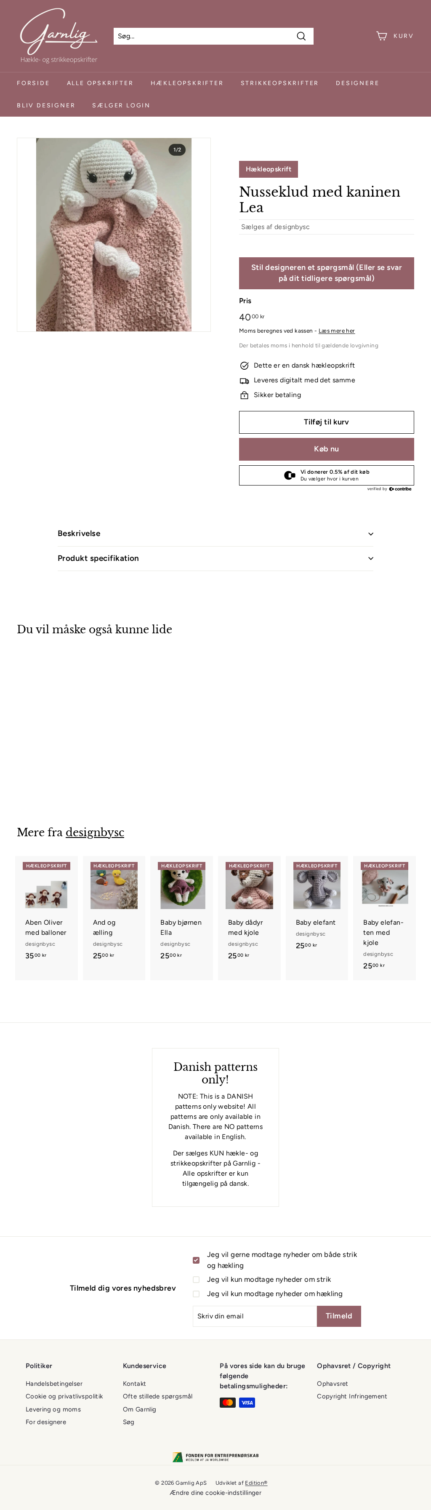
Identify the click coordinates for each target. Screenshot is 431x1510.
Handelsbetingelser (54, 1383)
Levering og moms (53, 1409)
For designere (46, 1422)
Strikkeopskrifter (280, 83)
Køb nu (326, 449)
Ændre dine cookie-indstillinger (215, 1493)
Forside (33, 83)
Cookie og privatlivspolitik (64, 1396)
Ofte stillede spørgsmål (158, 1396)
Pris (245, 300)
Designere (357, 83)
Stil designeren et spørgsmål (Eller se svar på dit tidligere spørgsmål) (326, 273)
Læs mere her (337, 330)
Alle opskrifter (100, 83)
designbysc (292, 227)
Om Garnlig (140, 1409)
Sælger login (121, 105)
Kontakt (134, 1383)
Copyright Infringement (352, 1396)
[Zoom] (113, 234)
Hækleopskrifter (187, 83)
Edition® (256, 1483)
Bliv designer (46, 105)
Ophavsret (333, 1383)
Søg (129, 1422)
